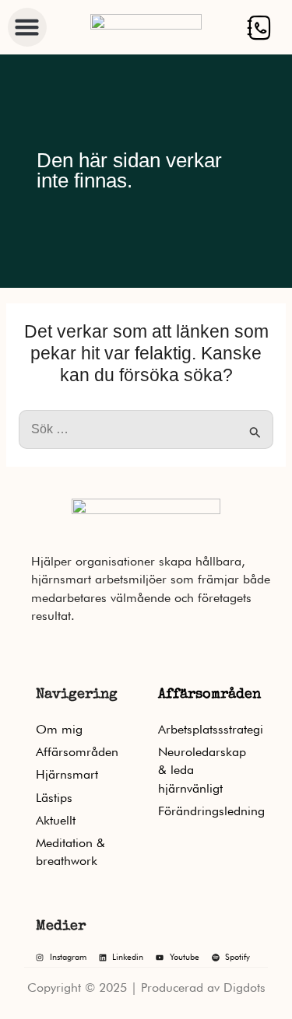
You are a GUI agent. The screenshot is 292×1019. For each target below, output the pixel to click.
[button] (27, 27)
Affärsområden (209, 695)
